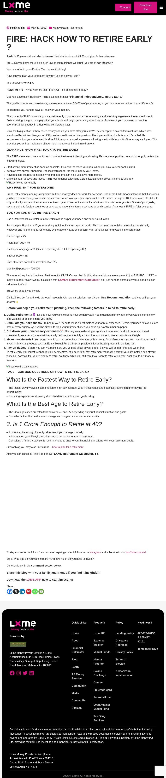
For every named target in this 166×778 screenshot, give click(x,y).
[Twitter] (25, 673)
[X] (16, 591)
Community (79, 685)
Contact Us (78, 700)
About (75, 640)
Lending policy (125, 633)
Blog (74, 659)
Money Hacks (61, 27)
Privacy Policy (124, 652)
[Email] (41, 591)
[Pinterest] (28, 591)
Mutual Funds (102, 652)
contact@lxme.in (147, 648)
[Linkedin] (22, 591)
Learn (75, 667)
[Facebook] (9, 591)
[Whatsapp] (35, 591)
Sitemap (77, 708)
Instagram (95, 552)
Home (75, 633)
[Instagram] (18, 673)
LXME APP (33, 579)
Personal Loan (103, 697)
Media (75, 693)
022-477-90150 (146, 633)
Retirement (76, 27)
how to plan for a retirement (67, 447)
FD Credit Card (103, 690)
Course (98, 682)
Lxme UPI (99, 633)
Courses (125, 7)
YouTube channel (135, 552)
